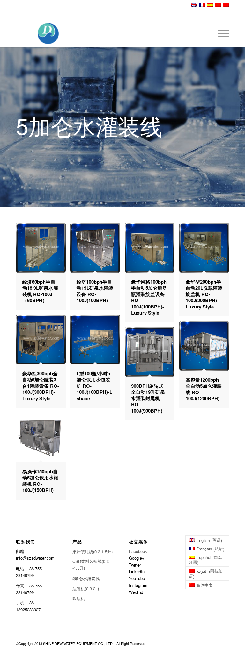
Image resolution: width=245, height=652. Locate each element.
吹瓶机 (78, 598)
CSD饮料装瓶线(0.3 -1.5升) (90, 564)
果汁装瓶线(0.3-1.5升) (92, 552)
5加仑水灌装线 (86, 578)
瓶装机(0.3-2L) (85, 588)
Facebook (138, 551)
